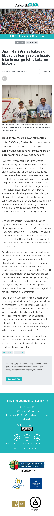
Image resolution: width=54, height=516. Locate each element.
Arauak (12, 449)
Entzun (44, 71)
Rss (43, 449)
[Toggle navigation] (3, 5)
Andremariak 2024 (27, 36)
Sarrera (20, 42)
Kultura (7, 353)
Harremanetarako (28, 449)
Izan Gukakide (14, 379)
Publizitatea (42, 444)
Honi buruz (11, 444)
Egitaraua (32, 42)
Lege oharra (26, 444)
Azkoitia (19, 353)
